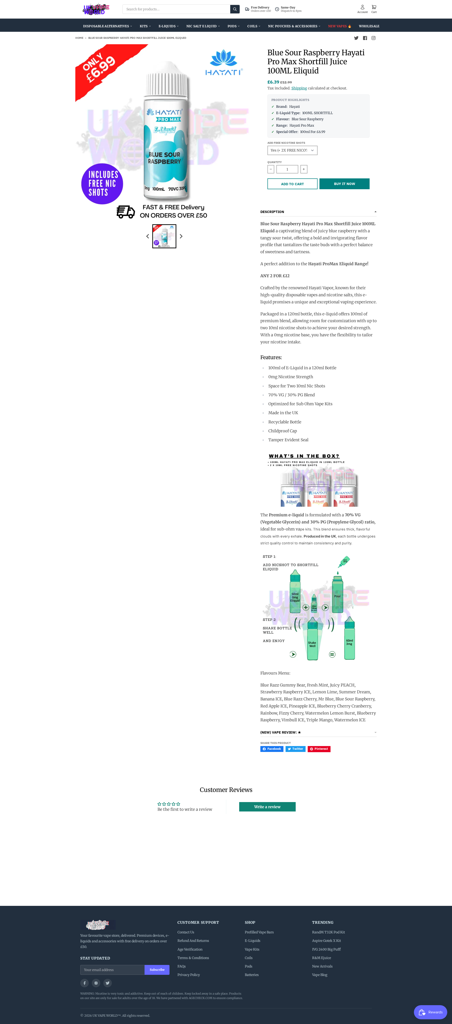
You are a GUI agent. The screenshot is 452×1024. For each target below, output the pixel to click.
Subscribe (157, 970)
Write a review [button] (267, 806)
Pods (232, 26)
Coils (252, 26)
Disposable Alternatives (106, 26)
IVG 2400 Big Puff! (326, 949)
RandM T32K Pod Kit (328, 932)
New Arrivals (322, 966)
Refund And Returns (193, 941)
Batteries (252, 975)
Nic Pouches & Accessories (292, 26)
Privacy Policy (189, 975)
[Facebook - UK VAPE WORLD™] (365, 38)
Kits (144, 26)
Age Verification (190, 949)
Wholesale (369, 26)
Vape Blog (319, 975)
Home (79, 38)
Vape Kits (252, 949)
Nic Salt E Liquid (201, 26)
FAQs (182, 966)
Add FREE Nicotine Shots (286, 143)
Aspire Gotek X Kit (326, 941)
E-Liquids (167, 26)
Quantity (274, 162)
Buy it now (344, 183)
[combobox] (181, 9)
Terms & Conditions (193, 958)
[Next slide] (180, 236)
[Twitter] (107, 983)
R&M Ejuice (321, 958)
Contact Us (186, 932)
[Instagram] (96, 983)
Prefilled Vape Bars (259, 932)
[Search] (235, 9)
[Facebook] (84, 983)
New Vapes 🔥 (339, 26)
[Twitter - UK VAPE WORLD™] (356, 38)
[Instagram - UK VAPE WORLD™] (373, 38)
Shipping (299, 88)
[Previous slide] (147, 236)
